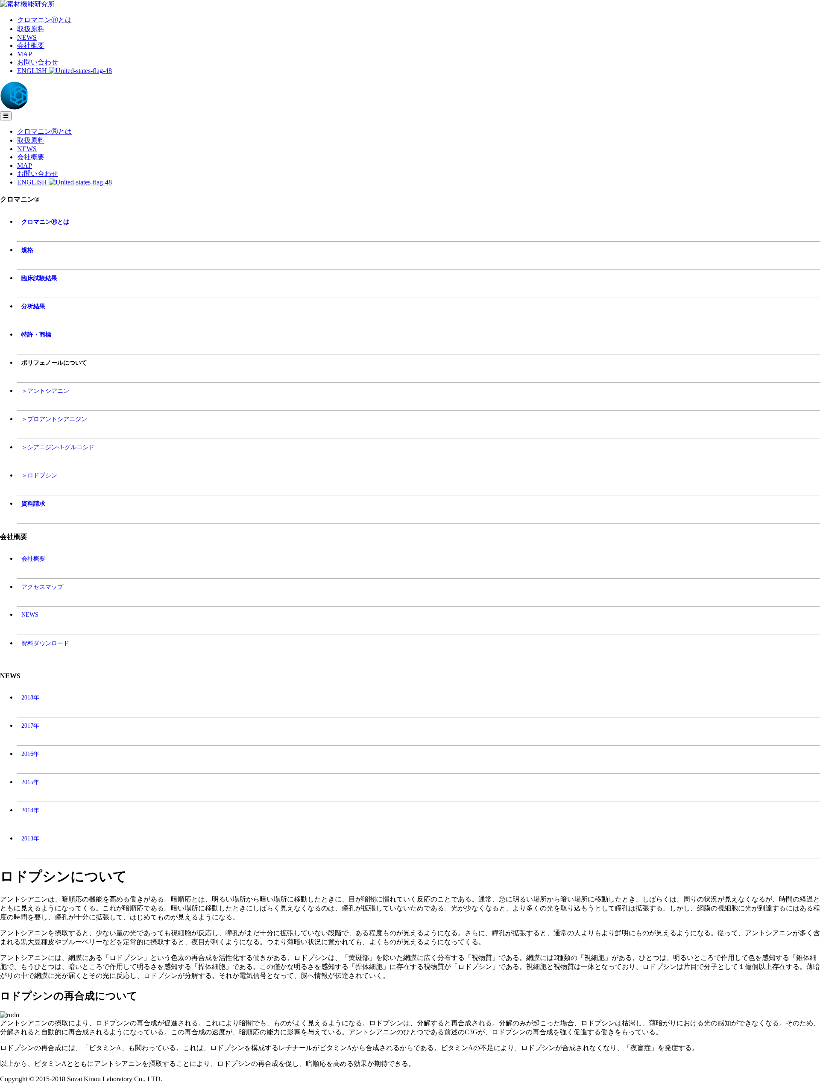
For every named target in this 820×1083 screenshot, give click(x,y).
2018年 (30, 697)
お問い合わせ (37, 62)
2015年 (30, 782)
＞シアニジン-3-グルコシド (57, 447)
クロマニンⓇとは (44, 19)
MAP (24, 54)
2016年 (30, 753)
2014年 (30, 810)
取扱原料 (30, 28)
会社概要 (30, 45)
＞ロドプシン (39, 475)
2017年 (30, 725)
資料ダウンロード (45, 643)
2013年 (30, 838)
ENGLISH (33, 70)
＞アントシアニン (45, 390)
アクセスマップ (42, 586)
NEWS (27, 37)
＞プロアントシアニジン (54, 419)
